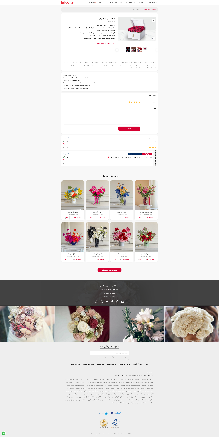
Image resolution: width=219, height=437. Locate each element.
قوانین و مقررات (111, 364)
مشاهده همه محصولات (109, 270)
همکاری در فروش (75, 364)
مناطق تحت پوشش (124, 364)
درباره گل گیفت (137, 364)
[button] (148, 2)
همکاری (111, 2)
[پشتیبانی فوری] (107, 302)
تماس (146, 364)
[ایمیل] (122, 302)
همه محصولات (147, 9)
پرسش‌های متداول (88, 364)
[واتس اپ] (96, 302)
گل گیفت (155, 2)
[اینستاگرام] (101, 302)
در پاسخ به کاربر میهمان (135, 154)
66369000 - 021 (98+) (109, 294)
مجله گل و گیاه (119, 2)
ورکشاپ (105, 2)
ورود (100, 2)
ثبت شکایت (100, 364)
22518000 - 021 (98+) (109, 296)
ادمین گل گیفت (147, 154)
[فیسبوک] (112, 302)
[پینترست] (117, 302)
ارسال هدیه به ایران (130, 2)
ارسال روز (91, 2)
